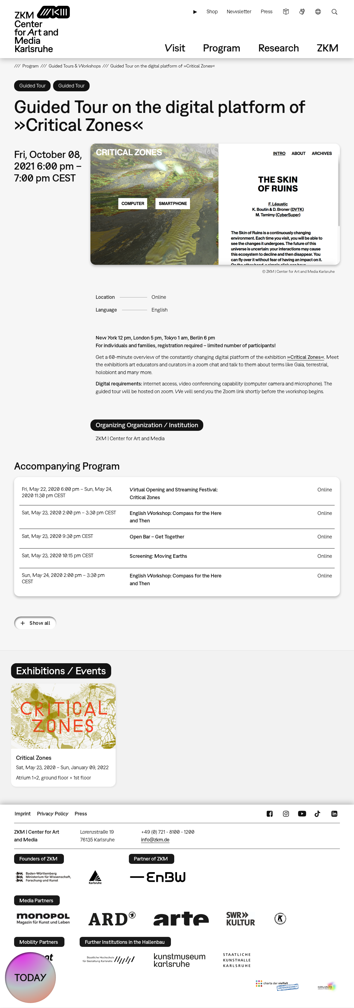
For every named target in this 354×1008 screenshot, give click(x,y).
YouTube (302, 813)
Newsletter (239, 11)
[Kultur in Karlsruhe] (280, 919)
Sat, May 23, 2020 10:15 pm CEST (57, 555)
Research (278, 48)
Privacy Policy (53, 814)
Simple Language (285, 11)
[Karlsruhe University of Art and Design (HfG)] (108, 960)
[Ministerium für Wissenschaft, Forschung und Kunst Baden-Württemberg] (43, 877)
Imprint (23, 814)
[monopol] (43, 918)
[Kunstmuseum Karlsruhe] (179, 960)
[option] (66, 735)
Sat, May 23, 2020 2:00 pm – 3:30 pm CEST (69, 512)
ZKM (328, 48)
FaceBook (269, 813)
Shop (212, 11)
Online (159, 297)
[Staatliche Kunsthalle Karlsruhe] (236, 960)
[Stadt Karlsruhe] (95, 877)
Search (334, 11)
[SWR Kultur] (241, 919)
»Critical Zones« (305, 357)
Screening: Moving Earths (158, 556)
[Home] (50, 29)
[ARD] (112, 919)
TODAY (30, 977)
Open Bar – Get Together (157, 537)
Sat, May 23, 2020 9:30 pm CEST (57, 536)
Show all (40, 623)
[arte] (181, 918)
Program (221, 48)
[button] (215, 204)
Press (266, 11)
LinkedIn (334, 813)
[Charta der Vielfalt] (277, 987)
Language (318, 11)
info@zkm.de (155, 840)
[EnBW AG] (157, 877)
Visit (175, 48)
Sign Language (302, 11)
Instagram (285, 813)
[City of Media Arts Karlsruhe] (328, 987)
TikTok (318, 813)
